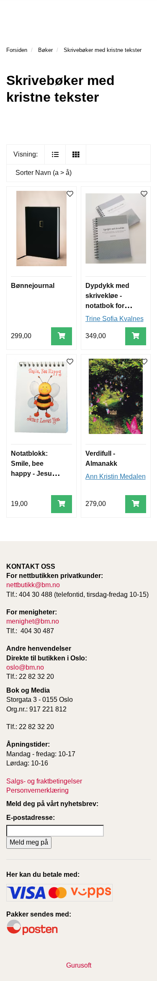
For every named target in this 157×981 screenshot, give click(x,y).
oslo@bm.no (25, 667)
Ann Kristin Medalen (115, 476)
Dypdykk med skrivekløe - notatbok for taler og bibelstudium (107, 305)
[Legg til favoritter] (69, 194)
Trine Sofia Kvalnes (114, 318)
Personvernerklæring (37, 790)
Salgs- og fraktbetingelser (44, 781)
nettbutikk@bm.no (33, 584)
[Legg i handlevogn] (61, 336)
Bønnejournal (32, 285)
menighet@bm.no (32, 621)
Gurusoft (78, 965)
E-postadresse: (30, 817)
